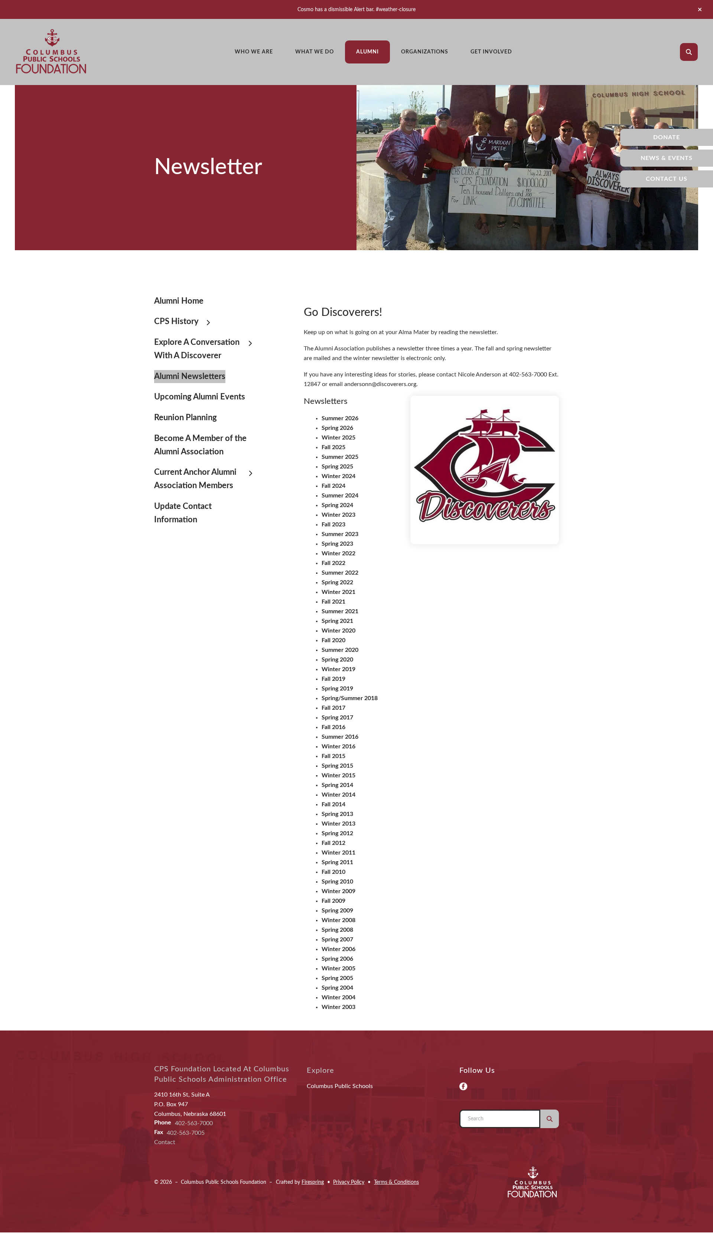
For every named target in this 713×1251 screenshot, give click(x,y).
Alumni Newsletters (189, 376)
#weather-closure (396, 9)
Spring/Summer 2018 (350, 698)
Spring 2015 (337, 766)
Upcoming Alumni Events (199, 397)
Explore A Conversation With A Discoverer (197, 349)
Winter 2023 (338, 515)
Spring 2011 (337, 862)
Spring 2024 (337, 505)
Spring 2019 (337, 689)
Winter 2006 (338, 949)
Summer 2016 (340, 737)
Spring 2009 (337, 911)
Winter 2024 (338, 476)
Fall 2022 (333, 563)
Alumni (367, 52)
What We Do (314, 52)
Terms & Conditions (396, 1182)
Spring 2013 (337, 814)
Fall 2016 (333, 727)
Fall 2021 (333, 602)
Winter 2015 (338, 775)
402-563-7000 (194, 1123)
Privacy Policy (348, 1182)
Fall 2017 (333, 708)
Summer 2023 (340, 534)
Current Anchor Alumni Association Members (195, 479)
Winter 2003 (338, 1007)
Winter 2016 (338, 746)
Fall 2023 (333, 524)
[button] (700, 9)
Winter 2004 (338, 997)
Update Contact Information (183, 513)
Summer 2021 (340, 611)
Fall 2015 (333, 756)
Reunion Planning (185, 418)
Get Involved (491, 52)
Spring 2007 (337, 940)
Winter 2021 (338, 592)
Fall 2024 (333, 486)
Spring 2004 (337, 988)
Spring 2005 (337, 978)
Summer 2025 (340, 457)
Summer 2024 (340, 496)
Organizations (424, 52)
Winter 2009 (338, 891)
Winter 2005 (338, 968)
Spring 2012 (337, 833)
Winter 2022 (338, 553)
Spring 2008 (337, 930)
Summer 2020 (340, 650)
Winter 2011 (338, 853)
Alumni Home (179, 301)
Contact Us (666, 179)
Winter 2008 (338, 920)
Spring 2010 (337, 882)
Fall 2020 (333, 640)
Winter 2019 (338, 669)
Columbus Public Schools (340, 1086)
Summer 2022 (340, 573)
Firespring (313, 1182)
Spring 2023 (337, 544)
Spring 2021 (337, 621)
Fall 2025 (333, 447)
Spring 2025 (337, 467)
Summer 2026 (340, 418)
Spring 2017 (337, 718)
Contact (164, 1142)
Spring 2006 (337, 959)
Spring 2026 (337, 428)
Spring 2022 (337, 582)
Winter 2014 (338, 795)
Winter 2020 (338, 631)
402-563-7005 (186, 1133)
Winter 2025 (338, 438)
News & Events (667, 158)
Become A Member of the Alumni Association (200, 445)
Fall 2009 (333, 901)
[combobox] (699, 52)
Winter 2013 (338, 824)
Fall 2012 (333, 843)
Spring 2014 (337, 785)
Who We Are (254, 52)
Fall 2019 (333, 679)
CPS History (176, 321)
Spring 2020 (337, 660)
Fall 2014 (333, 804)
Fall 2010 (333, 872)
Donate (666, 137)
